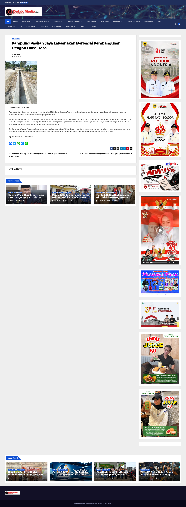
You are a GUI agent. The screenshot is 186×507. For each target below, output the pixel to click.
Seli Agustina (69, 201)
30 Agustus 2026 (148, 478)
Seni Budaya (118, 21)
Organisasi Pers (62, 469)
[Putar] (144, 263)
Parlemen (105, 21)
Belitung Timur (57, 192)
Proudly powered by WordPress (83, 503)
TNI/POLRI (44, 27)
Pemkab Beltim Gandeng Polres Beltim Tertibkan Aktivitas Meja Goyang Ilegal (70, 197)
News (15, 21)
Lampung (11, 27)
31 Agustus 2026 (16, 478)
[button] (176, 24)
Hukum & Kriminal (75, 21)
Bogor (11, 192)
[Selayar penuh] (177, 263)
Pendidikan (91, 21)
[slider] (158, 262)
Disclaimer (149, 21)
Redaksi (161, 21)
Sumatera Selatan (27, 27)
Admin (23, 201)
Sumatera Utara (42, 21)
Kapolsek (21, 469)
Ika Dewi (17, 54)
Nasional (26, 21)
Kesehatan (56, 27)
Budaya (99, 469)
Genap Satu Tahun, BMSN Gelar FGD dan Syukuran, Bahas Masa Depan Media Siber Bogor (70, 474)
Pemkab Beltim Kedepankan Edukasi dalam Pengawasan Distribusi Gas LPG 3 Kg (112, 197)
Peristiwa (57, 21)
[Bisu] (173, 263)
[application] (160, 230)
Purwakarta (105, 469)
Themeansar (107, 503)
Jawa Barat (71, 27)
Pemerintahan (134, 21)
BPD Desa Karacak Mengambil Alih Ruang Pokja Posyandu (105, 154)
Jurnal (84, 27)
